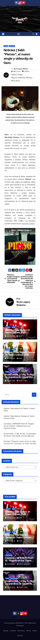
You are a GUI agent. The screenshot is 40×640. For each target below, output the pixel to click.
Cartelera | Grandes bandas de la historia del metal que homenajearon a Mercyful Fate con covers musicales (26, 281)
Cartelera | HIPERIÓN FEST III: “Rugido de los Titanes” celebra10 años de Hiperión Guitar (19, 426)
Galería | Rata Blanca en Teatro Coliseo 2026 (17, 331)
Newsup (31, 623)
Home (5, 46)
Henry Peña (23, 380)
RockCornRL (14, 371)
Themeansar (20, 625)
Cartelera (9, 555)
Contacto (20, 635)
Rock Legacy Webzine (21, 69)
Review (28, 630)
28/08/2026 (11, 564)
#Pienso (29, 78)
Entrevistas (21, 630)
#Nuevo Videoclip (18, 78)
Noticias (11, 46)
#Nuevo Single (17, 75)
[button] (33, 34)
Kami (20, 336)
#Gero (27, 71)
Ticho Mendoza (25, 564)
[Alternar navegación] (18, 34)
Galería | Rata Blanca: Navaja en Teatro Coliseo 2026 (20, 353)
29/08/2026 (11, 518)
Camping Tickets (28, 224)
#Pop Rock (15, 81)
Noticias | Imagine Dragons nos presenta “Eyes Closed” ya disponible (13, 278)
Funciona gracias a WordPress (14, 623)
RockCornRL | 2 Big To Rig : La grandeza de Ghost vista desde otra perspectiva (20, 377)
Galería (8, 327)
